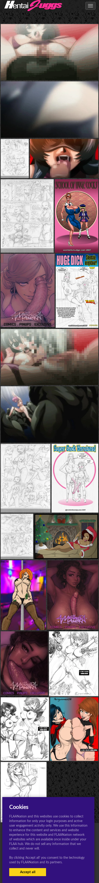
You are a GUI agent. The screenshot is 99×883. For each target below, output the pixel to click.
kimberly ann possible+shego (25, 751)
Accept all (27, 872)
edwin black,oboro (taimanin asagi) (49, 128)
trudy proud (66, 550)
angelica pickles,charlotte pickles (27, 169)
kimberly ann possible (23, 621)
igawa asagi (49, 71)
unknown (76, 244)
